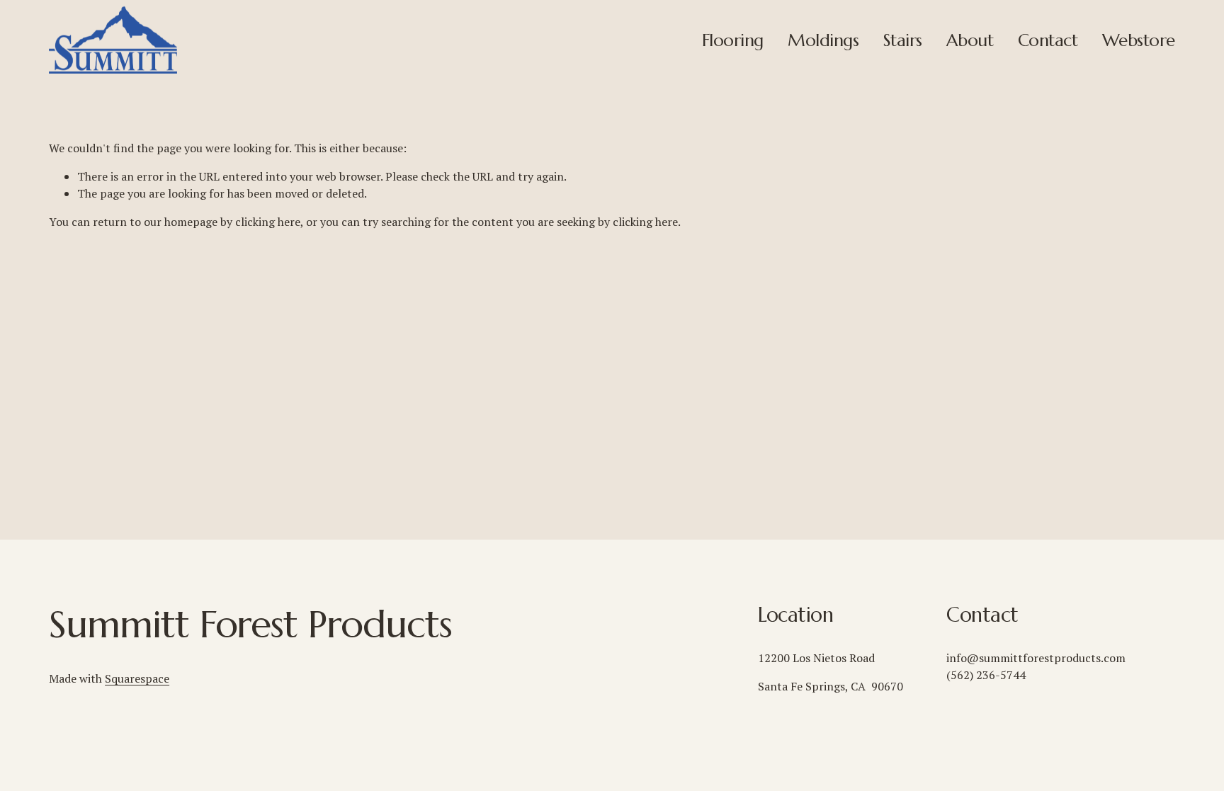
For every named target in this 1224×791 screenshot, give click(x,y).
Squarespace (137, 678)
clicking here (267, 221)
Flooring (733, 40)
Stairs (902, 40)
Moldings (823, 40)
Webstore (1138, 40)
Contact (1048, 40)
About (969, 40)
